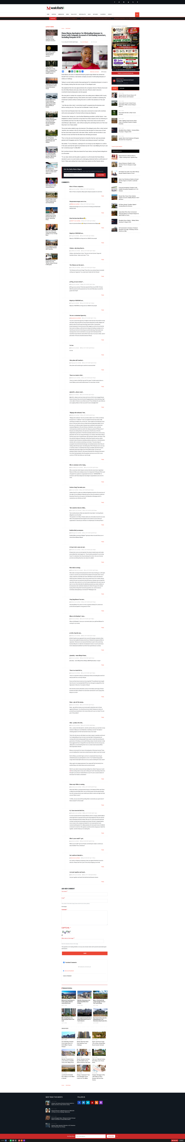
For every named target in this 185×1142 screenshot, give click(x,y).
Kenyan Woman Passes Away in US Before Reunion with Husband (127, 92)
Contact (181, 1140)
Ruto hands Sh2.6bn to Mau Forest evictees (127, 109)
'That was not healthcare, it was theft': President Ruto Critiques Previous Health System (51, 66)
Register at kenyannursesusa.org (125, 69)
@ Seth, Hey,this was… (76, 629)
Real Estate (68, 24)
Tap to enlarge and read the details (126, 66)
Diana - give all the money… (77, 698)
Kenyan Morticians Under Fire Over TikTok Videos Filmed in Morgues (51, 259)
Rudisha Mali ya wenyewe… (77, 526)
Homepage (64, 903)
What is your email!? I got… (77, 835)
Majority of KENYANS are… (77, 229)
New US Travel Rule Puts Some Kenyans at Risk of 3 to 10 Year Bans (51, 229)
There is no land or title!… (76, 371)
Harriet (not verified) (75, 854)
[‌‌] (114, 2)
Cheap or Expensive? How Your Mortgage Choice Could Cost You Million (83, 1073)
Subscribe (100, 171)
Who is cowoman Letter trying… (78, 461)
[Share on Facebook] (6, 1140)
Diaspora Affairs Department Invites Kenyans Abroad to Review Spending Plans (51, 213)
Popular (122, 84)
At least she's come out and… (77, 543)
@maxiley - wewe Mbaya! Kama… (78, 652)
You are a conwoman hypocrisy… (78, 312)
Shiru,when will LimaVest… (77, 356)
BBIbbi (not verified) (75, 200)
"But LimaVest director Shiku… (78, 504)
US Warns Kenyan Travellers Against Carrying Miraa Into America (127, 201)
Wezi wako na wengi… (75, 564)
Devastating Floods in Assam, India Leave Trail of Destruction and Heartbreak (51, 197)
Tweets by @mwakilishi (117, 142)
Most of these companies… (77, 183)
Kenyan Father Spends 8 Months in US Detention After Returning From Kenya (63, 1122)
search (137, 14)
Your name (64, 887)
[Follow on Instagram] (19, 1140)
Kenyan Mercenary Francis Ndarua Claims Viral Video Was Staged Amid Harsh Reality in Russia (51, 99)
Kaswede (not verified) (76, 314)
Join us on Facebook (69, 967)
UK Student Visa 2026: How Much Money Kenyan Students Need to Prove (129, 168)
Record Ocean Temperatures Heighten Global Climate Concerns (50, 35)
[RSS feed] (133, 2)
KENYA (67, 14)
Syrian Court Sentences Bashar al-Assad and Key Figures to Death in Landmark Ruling (128, 177)
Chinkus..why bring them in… (77, 244)
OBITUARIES (95, 14)
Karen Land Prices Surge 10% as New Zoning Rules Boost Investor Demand (98, 1039)
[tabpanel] (125, 111)
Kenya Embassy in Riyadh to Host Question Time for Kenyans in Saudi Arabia (127, 161)
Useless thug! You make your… (78, 483)
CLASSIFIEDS (103, 14)
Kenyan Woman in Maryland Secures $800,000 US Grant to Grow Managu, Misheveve (62, 1107)
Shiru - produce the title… (76, 719)
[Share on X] (8, 1140)
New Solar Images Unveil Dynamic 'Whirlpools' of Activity (50, 50)
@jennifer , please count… (77, 388)
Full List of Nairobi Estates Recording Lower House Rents (98, 1057)
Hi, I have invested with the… (77, 807)
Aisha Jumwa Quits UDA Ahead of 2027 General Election (51, 182)
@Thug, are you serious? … (77, 278)
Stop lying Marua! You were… (77, 596)
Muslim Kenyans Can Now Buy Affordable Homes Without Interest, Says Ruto (83, 1057)
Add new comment (94, 68)
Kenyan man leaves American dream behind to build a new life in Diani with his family (62, 1100)
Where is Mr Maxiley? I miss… (77, 612)
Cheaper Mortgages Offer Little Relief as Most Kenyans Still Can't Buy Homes (98, 1074)
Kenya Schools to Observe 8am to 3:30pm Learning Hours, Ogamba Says (128, 153)
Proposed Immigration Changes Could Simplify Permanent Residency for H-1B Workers (128, 185)
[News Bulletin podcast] (137, 2)
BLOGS (89, 14)
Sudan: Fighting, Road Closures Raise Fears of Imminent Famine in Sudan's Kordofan (128, 118)
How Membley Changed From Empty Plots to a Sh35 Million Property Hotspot (67, 1040)
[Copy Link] (16, 1140)
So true (71, 341)
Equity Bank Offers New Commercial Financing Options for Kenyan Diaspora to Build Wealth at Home (129, 210)
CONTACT (110, 14)
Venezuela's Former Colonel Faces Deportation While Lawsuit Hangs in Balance (127, 101)
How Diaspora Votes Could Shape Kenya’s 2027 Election (51, 244)
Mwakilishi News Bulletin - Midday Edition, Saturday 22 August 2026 (129, 217)
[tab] (115, 85)
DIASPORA (54, 14)
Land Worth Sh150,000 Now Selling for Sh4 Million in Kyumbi (68, 1073)
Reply (102, 192)
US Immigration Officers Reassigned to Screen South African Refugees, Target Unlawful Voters (51, 118)
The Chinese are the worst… (77, 261)
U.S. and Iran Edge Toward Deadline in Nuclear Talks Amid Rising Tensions (51, 152)
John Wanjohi (85, 38)
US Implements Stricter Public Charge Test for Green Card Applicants (51, 167)
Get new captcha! (62, 931)
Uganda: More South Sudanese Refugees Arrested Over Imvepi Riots (129, 135)
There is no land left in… (76, 667)
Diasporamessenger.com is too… (78, 198)
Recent (115, 84)
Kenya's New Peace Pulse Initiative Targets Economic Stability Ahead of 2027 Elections (129, 194)
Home (48, 14)
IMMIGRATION (61, 14)
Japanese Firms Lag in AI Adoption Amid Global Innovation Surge (51, 83)
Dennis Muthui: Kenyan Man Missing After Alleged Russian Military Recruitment (76, 18)
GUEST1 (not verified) (75, 217)
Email (63, 894)
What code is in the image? (68, 934)
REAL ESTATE (74, 14)
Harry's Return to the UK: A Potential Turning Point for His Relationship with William (51, 135)
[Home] (55, 8)
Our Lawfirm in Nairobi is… (76, 851)
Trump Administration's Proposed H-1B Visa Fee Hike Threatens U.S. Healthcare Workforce (115, 18)
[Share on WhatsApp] (11, 1140)
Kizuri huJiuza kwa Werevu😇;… (78, 214)
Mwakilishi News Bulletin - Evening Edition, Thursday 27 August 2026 (129, 127)
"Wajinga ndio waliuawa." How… (78, 409)
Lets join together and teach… (78, 868)
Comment (64, 906)
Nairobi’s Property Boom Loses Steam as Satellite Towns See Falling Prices (68, 1057)
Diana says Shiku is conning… (77, 781)
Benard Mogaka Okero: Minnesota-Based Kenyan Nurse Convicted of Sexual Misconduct (63, 1115)
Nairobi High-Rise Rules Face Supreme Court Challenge (82, 1039)
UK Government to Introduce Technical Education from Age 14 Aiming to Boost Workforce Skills (128, 226)
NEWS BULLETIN (82, 14)
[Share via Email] (13, 1140)
